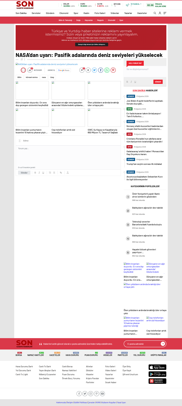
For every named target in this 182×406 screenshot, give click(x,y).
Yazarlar (128, 13)
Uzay (52, 77)
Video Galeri (110, 370)
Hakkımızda (61, 402)
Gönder (24, 172)
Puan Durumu (91, 354)
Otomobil (111, 20)
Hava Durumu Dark (24, 366)
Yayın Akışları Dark (47, 370)
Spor (76, 13)
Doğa (78, 20)
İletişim (70, 402)
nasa (44, 77)
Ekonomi (64, 13)
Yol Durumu (139, 354)
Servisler (36, 13)
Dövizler (89, 370)
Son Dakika (21, 13)
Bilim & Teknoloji (65, 20)
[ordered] (50, 172)
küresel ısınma (32, 77)
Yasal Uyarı (121, 402)
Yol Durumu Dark (23, 370)
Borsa (19, 354)
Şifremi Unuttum (130, 374)
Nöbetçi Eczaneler (47, 374)
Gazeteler (142, 13)
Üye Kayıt (127, 370)
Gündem (50, 13)
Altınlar (89, 366)
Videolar (115, 13)
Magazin (100, 20)
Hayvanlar (89, 20)
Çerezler (91, 402)
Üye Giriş (127, 366)
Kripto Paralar (158, 354)
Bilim (19, 77)
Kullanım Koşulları (109, 402)
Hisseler (107, 354)
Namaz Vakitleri (35, 354)
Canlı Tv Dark (45, 366)
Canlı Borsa (67, 366)
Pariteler (123, 354)
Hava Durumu (72, 354)
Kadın (86, 13)
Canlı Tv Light (22, 374)
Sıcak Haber (110, 382)
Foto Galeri (100, 13)
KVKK (98, 402)
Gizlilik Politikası (80, 402)
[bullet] (54, 172)
